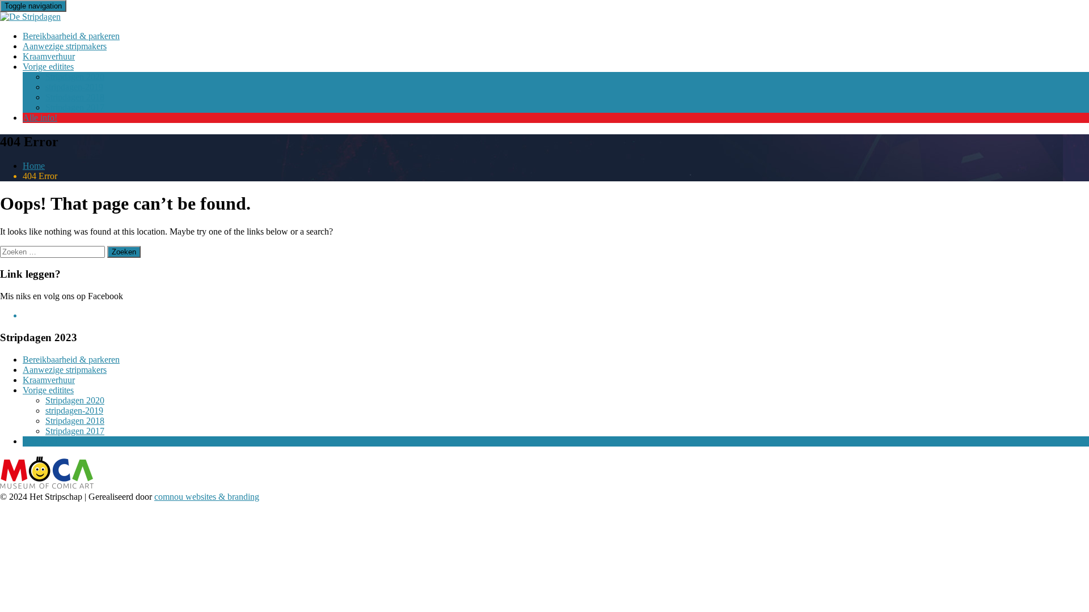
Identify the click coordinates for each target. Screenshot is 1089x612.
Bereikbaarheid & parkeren (71, 36)
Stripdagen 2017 (74, 107)
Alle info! (40, 117)
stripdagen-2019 (74, 87)
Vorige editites (48, 66)
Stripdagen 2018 (74, 97)
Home (34, 166)
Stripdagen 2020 (74, 77)
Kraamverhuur (49, 56)
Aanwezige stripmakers (65, 46)
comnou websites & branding (206, 497)
